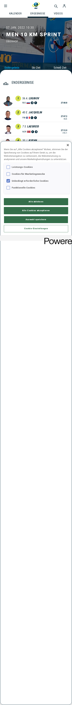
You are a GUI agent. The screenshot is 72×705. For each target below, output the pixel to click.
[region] (36, 423)
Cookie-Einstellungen (36, 228)
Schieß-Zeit (60, 67)
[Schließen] (68, 145)
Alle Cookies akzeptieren (36, 210)
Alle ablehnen (36, 201)
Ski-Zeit (36, 67)
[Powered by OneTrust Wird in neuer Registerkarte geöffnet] (57, 238)
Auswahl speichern (36, 219)
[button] (5, 4)
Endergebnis (12, 67)
